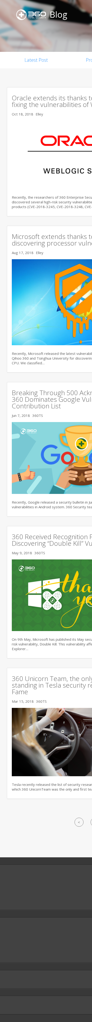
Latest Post (36, 60)
